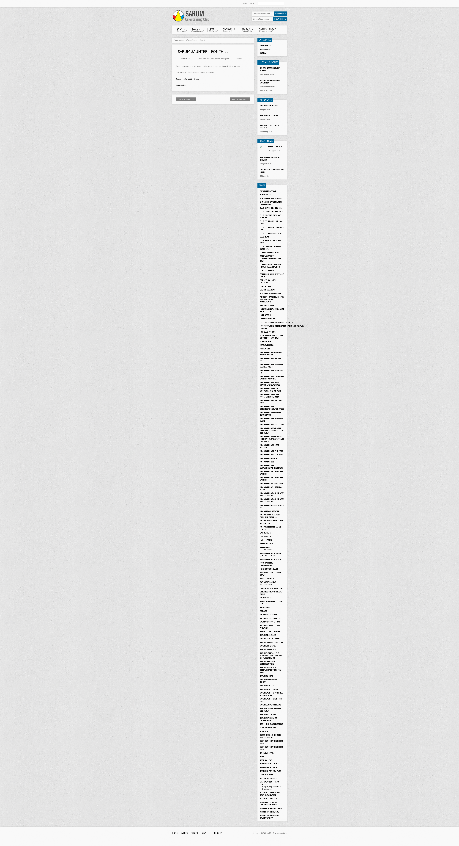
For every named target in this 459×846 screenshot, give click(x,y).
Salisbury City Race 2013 (270, 618)
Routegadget (181, 85)
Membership (265, 547)
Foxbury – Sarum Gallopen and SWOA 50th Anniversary (272, 299)
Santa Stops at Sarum (270, 632)
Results (263, 611)
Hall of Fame (265, 315)
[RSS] (173, 3)
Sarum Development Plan (271, 642)
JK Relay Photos (267, 345)
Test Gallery (266, 760)
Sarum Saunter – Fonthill (196, 40)
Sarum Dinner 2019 (268, 649)
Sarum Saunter (267, 686)
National (264, 46)
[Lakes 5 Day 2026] (263, 151)
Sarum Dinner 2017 (268, 646)
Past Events (265, 598)
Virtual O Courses (268, 778)
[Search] (286, 4)
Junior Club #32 (267, 462)
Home (245, 3)
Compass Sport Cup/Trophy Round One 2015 (270, 258)
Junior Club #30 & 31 (269, 458)
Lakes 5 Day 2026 (275, 147)
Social (263, 53)
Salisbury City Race (268, 615)
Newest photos (267, 579)
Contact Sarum (267, 271)
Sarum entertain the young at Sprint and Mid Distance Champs (271, 655)
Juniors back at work (269, 511)
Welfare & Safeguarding (271, 808)
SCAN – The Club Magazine (271, 724)
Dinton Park (265, 286)
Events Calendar (267, 290)
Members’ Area (266, 544)
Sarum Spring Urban (269, 106)
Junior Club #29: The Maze (271, 451)
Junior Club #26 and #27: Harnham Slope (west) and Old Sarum (272, 439)
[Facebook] (176, 3)
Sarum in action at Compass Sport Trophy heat (270, 670)
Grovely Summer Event (239, 99)
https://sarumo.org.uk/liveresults (276, 322)
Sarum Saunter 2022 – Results (187, 79)
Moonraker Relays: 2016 (270, 559)
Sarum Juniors (267, 550)
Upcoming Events (268, 775)
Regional (264, 49)
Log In (252, 3)
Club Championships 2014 (271, 208)
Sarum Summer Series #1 (270, 705)
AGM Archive (265, 195)
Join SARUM (265, 349)
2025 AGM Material (268, 191)
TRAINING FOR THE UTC (269, 767)
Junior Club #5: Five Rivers (271, 484)
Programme (265, 607)
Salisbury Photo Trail (270, 622)
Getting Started (267, 306)
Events (182, 40)
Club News (264, 237)
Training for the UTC (269, 764)
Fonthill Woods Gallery (271, 293)
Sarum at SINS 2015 (268, 635)
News (204, 833)
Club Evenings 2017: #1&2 (271, 233)
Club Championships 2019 (271, 212)
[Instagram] (180, 3)
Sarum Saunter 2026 (269, 115)
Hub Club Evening (268, 332)
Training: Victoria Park (270, 771)
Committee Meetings (269, 253)
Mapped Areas (266, 540)
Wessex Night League (269, 812)
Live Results (265, 533)
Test (262, 757)
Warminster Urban (268, 799)
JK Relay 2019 (265, 342)
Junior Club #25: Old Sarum (272, 425)
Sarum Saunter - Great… (187, 99)
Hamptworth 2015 (268, 319)
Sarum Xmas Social (268, 715)
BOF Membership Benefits (271, 198)
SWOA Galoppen (267, 753)
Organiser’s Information (271, 588)
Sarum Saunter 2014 (269, 689)
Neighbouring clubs (269, 569)
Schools (264, 731)
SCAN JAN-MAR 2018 (268, 728)
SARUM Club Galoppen (269, 639)
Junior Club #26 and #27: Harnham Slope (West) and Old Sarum (272, 430)
